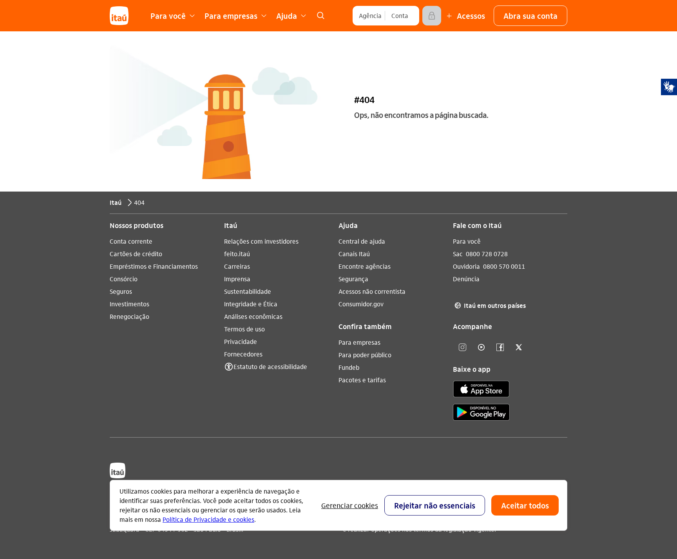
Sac (458, 254)
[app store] (481, 390)
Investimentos (129, 304)
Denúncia (466, 279)
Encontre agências (364, 266)
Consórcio (124, 279)
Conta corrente (131, 241)
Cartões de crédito (136, 254)
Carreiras (237, 266)
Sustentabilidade (247, 291)
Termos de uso (244, 329)
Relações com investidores (261, 241)
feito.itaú (237, 254)
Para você (467, 241)
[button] (530, 15)
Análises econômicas (253, 316)
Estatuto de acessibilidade (270, 366)
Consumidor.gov (361, 304)
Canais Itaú (354, 254)
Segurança (353, 279)
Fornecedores (243, 354)
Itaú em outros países (490, 305)
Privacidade (240, 341)
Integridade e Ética (250, 304)
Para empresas (359, 342)
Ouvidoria (466, 266)
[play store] (481, 413)
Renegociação (129, 316)
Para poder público (364, 355)
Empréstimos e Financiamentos (154, 266)
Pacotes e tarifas (362, 380)
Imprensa (237, 279)
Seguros (121, 291)
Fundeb (348, 367)
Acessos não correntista (371, 291)
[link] (320, 15)
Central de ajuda (361, 241)
